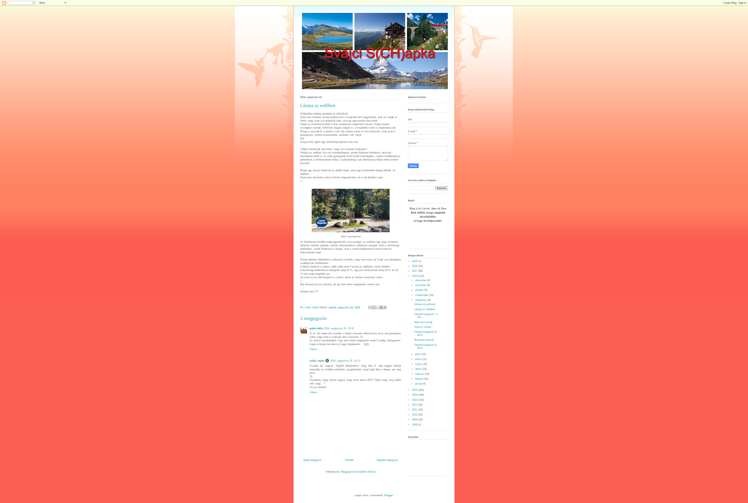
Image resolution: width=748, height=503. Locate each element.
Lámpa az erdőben (424, 309)
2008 (415, 424)
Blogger (388, 495)
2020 (415, 261)
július (418, 354)
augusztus (421, 299)
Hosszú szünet (422, 327)
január (419, 383)
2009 (415, 419)
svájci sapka (317, 360)
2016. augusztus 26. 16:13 (345, 360)
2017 (415, 270)
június (419, 359)
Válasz (313, 349)
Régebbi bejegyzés (387, 460)
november (421, 285)
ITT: (316, 291)
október (419, 290)
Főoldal (349, 460)
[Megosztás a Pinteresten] (385, 307)
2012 (415, 404)
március (420, 373)
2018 (415, 266)
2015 (415, 389)
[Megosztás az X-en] (377, 307)
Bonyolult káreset (424, 339)
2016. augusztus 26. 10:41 (339, 328)
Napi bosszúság (423, 322)
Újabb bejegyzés (312, 460)
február (419, 378)
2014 (415, 394)
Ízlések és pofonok (425, 304)
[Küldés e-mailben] (370, 307)
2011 (415, 409)
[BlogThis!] (374, 307)
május (419, 364)
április (419, 368)
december (421, 280)
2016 (415, 275)
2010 (415, 414)
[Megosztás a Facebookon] (381, 307)
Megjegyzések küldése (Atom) (358, 471)
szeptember (422, 295)
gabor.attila (316, 328)
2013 (415, 399)
